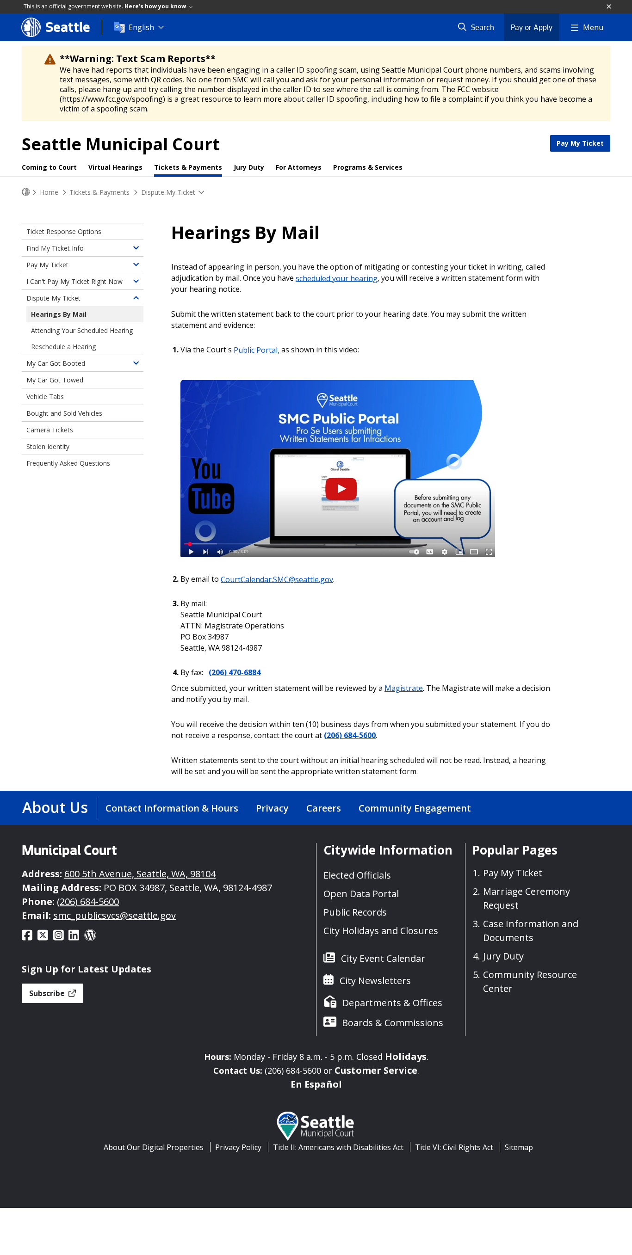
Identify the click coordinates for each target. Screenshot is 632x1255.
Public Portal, (256, 350)
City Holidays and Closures (380, 930)
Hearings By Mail (59, 314)
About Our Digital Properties (154, 1147)
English (141, 27)
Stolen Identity (47, 446)
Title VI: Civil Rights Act (454, 1147)
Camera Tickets (49, 429)
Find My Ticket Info (55, 248)
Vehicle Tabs (45, 396)
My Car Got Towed (54, 379)
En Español (316, 1084)
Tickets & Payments (188, 167)
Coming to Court (49, 167)
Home (49, 191)
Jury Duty (249, 167)
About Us (55, 807)
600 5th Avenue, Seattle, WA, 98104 (140, 873)
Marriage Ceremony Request (526, 898)
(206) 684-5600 (350, 735)
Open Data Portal (361, 893)
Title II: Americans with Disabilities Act (338, 1147)
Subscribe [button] (48, 993)
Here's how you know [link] (155, 6)
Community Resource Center (530, 981)
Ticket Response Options (63, 231)
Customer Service (376, 1070)
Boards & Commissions (392, 1022)
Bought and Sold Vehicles (64, 413)
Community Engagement (415, 808)
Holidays (406, 1056)
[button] (609, 6)
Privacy (272, 808)
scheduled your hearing (337, 278)
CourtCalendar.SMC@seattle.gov (277, 579)
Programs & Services (368, 167)
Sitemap (519, 1147)
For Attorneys (299, 167)
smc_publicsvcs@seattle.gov (114, 915)
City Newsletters (375, 980)
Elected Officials (357, 875)
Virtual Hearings (115, 167)
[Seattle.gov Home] (26, 192)
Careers (323, 808)
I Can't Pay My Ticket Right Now (74, 281)
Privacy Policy (238, 1147)
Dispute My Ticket (168, 191)
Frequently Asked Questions (68, 463)
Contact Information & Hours (171, 808)
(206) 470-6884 (234, 672)
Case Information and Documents (530, 930)
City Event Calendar (383, 958)
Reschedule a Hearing (63, 346)
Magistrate (403, 688)
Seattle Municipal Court (121, 144)
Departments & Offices (392, 1003)
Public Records (355, 912)
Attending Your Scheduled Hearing (82, 330)
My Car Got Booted (55, 363)
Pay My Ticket (580, 143)
